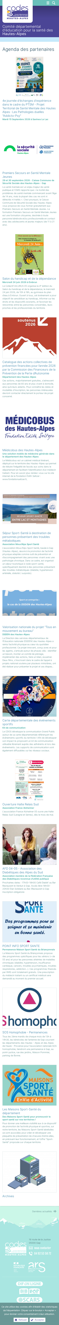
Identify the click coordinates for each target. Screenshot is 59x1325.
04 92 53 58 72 (42, 1253)
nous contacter (42, 1248)
